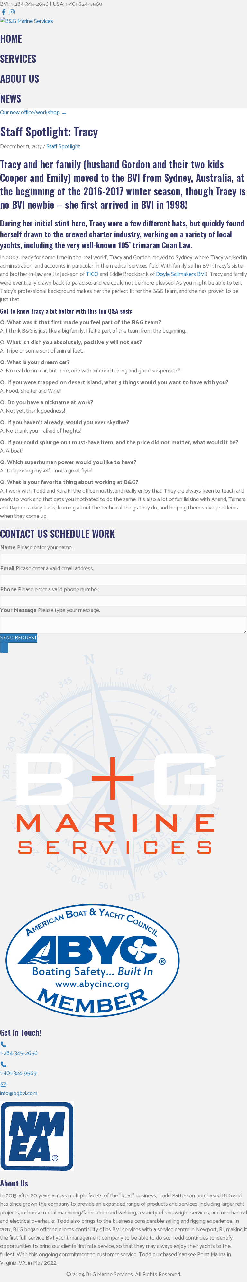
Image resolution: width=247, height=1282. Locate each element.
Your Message (18, 610)
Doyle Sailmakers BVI (181, 274)
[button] (18, 638)
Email (7, 568)
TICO (92, 274)
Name (8, 548)
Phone (8, 589)
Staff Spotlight (63, 146)
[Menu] (4, 647)
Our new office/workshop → (33, 112)
